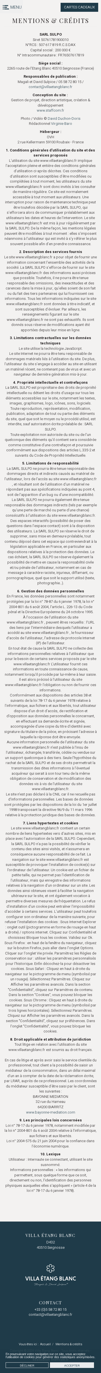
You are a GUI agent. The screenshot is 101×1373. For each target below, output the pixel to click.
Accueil (45, 1344)
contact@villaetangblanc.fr (50, 86)
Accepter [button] (72, 1365)
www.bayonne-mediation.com (50, 1112)
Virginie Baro (61, 123)
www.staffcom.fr (50, 110)
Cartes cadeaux (79, 7)
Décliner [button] (27, 1365)
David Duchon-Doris (64, 118)
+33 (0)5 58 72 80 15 (50, 1309)
